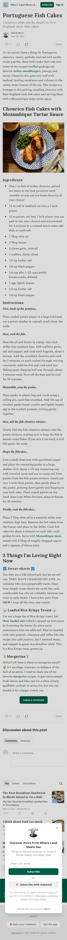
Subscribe (33, 871)
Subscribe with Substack (36, 884)
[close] (57, 828)
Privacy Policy (39, 899)
